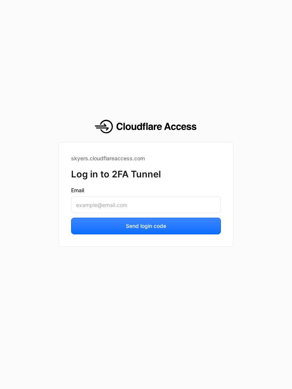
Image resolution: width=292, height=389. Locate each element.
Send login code (146, 226)
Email (77, 190)
